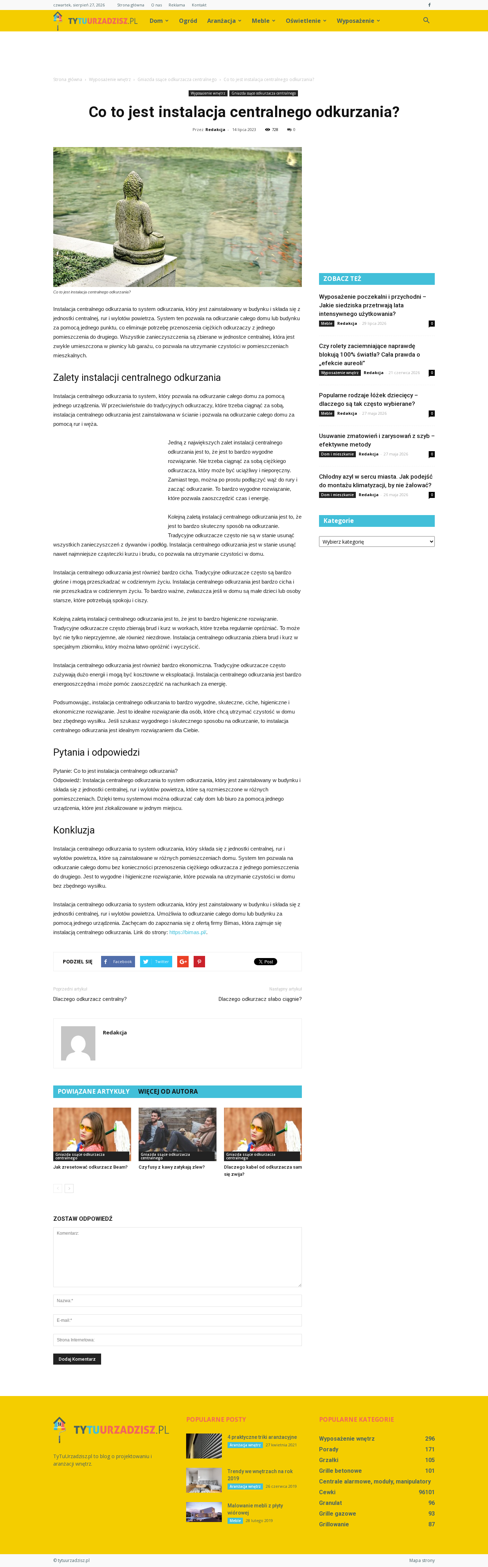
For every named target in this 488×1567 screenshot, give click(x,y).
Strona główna (130, 4)
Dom (156, 21)
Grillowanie (334, 1524)
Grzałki (328, 1460)
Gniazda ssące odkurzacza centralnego (263, 93)
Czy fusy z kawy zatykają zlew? (172, 1167)
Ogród (188, 21)
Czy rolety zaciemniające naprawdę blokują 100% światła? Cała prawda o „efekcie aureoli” (369, 354)
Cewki (327, 1492)
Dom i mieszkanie (337, 454)
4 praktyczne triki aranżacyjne (262, 1437)
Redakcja (215, 129)
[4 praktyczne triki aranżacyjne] (204, 1446)
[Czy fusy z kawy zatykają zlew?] (177, 1134)
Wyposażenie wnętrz (208, 93)
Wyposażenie (355, 21)
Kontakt (199, 4)
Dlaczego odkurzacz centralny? (90, 999)
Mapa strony (422, 1560)
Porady (328, 1449)
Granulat (330, 1503)
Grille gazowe (337, 1513)
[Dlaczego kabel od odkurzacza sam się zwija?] (263, 1134)
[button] (426, 20)
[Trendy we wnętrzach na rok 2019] (204, 1480)
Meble (261, 21)
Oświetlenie (303, 21)
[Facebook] (429, 5)
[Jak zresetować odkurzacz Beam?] (92, 1134)
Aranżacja (221, 21)
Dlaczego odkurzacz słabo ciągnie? (260, 999)
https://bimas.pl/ (187, 932)
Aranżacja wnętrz (245, 1444)
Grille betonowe (340, 1470)
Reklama (177, 4)
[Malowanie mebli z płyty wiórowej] (204, 1512)
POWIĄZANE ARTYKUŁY (94, 1091)
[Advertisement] (244, 56)
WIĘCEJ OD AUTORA (168, 1091)
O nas (156, 4)
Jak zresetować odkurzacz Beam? (90, 1167)
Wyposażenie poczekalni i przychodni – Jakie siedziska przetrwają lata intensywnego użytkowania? (372, 305)
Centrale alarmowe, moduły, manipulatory (375, 1481)
